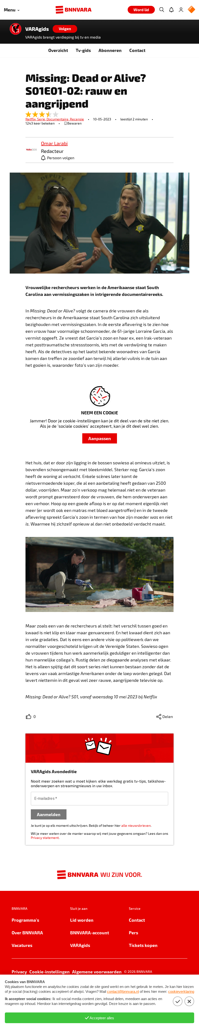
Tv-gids (83, 50)
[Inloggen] (181, 10)
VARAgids (37, 29)
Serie (42, 119)
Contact (137, 50)
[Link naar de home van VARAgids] (15, 29)
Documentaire (58, 119)
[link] (31, 150)
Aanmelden (48, 814)
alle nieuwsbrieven (136, 825)
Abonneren (110, 50)
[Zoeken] (162, 10)
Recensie (77, 119)
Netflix (31, 119)
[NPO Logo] (191, 10)
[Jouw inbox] (171, 10)
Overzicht (58, 50)
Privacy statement (45, 838)
